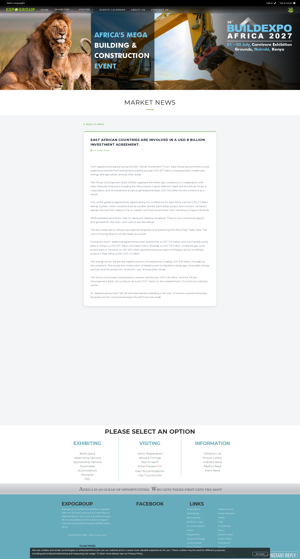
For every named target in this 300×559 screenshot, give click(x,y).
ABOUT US (138, 9)
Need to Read (212, 466)
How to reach (150, 462)
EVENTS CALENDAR (112, 9)
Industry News (212, 462)
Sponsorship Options (87, 462)
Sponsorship (194, 517)
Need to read (225, 534)
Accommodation (196, 526)
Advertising (193, 513)
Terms (221, 530)
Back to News (95, 124)
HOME (45, 9)
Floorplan (87, 474)
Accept (260, 553)
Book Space (87, 453)
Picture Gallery (212, 457)
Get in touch (286, 3)
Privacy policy (100, 535)
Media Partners (226, 513)
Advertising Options (87, 457)
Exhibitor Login (195, 521)
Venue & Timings (150, 457)
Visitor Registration (150, 453)
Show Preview (147, 466)
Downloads (87, 466)
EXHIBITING (62, 9)
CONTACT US (160, 9)
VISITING (84, 9)
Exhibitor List (212, 453)
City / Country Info (150, 475)
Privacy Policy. (135, 553)
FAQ (87, 479)
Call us (269, 3)
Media (221, 517)
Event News (212, 470)
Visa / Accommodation (150, 471)
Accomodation (87, 470)
